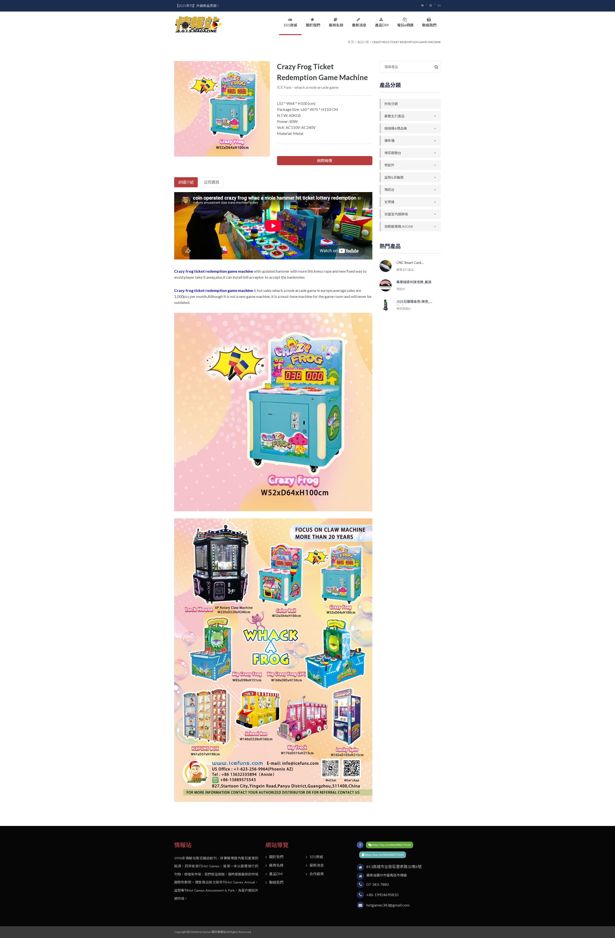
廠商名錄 (336, 25)
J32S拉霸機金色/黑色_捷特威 (414, 302)
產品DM (381, 25)
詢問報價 (324, 160)
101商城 (290, 25)
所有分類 (391, 104)
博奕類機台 (392, 153)
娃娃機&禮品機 (395, 128)
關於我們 (313, 25)
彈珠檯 (389, 140)
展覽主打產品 (394, 116)
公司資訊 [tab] (211, 182)
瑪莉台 (389, 190)
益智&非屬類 (394, 177)
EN (439, 5)
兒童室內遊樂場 (396, 214)
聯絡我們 (429, 25)
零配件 (389, 165)
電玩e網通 (405, 25)
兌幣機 (389, 202)
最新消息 (359, 25)
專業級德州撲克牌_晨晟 (413, 282)
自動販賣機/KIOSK (398, 226)
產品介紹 (363, 42)
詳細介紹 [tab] (186, 182)
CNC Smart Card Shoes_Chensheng (410, 263)
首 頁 (351, 42)
